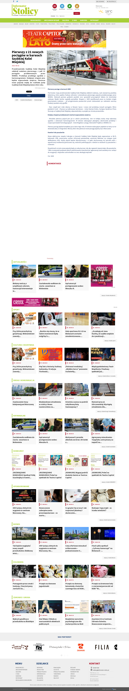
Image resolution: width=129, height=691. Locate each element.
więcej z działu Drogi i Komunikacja (106, 411)
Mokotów (32, 24)
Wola (62, 27)
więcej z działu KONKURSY (108, 482)
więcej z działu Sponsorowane (107, 520)
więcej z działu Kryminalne (108, 446)
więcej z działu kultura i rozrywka (106, 376)
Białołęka (21, 24)
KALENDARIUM (62, 9)
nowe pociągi (38, 100)
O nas (74, 20)
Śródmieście (75, 24)
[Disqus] (82, 189)
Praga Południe (60, 24)
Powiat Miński (43, 24)
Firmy (57, 16)
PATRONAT (94, 20)
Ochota (37, 24)
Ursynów (92, 24)
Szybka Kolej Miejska (26, 100)
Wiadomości (35, 20)
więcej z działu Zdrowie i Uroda (107, 628)
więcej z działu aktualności (108, 295)
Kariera (83, 20)
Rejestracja (112, 1)
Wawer (98, 24)
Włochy (113, 24)
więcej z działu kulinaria (109, 593)
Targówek (82, 24)
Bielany (26, 24)
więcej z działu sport (110, 340)
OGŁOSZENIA (69, 9)
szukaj (77, 13)
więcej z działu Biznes (109, 558)
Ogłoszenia (61, 16)
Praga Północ (52, 24)
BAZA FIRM (77, 9)
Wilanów (108, 24)
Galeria (65, 20)
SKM (17, 100)
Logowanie (101, 1)
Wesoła (103, 24)
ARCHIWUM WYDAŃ (54, 10)
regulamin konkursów (24, 680)
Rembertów (68, 24)
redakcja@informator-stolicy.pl (101, 670)
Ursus (87, 24)
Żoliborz (66, 27)
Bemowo (16, 24)
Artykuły (53, 16)
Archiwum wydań (51, 20)
